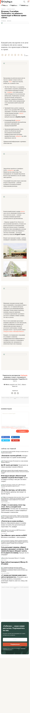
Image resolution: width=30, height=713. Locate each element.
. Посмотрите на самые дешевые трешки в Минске (14, 466)
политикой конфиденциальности (7, 427)
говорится (18, 136)
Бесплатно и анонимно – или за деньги (14, 536)
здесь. (15, 381)
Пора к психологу (5, 502)
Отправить (22, 431)
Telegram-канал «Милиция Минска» (13, 331)
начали (22, 211)
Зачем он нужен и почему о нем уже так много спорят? (14, 478)
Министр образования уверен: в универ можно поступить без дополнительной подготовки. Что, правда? (13, 524)
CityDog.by (23, 375)
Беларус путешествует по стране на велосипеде (14, 456)
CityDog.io (3, 20)
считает (21, 113)
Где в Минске (4, 533)
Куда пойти (3, 559)
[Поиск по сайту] (24, 2)
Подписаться (15, 644)
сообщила (10, 92)
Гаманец (3, 487)
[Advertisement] (15, 401)
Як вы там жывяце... (5, 573)
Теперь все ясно (5, 545)
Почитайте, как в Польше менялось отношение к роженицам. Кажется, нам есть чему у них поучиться (14, 579)
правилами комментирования (16, 428)
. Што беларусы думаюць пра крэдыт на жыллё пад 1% (13, 492)
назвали (18, 120)
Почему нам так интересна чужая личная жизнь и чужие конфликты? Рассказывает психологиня (14, 508)
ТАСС (10, 81)
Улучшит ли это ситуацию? (15, 551)
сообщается (10, 170)
